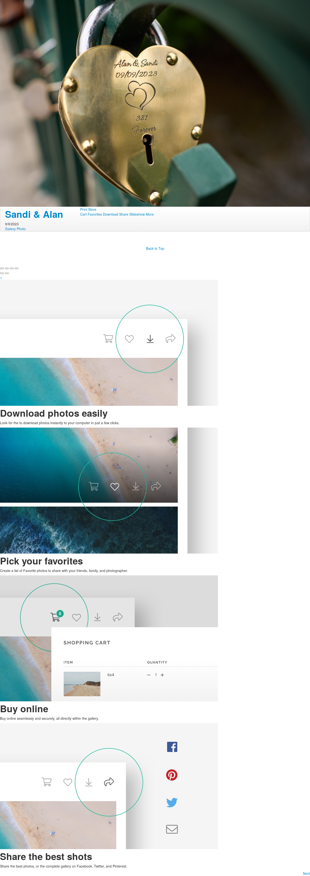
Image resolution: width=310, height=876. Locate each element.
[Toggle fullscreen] (12, 268)
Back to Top (155, 248)
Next (306, 873)
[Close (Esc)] (2, 268)
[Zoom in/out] (16, 268)
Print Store (88, 209)
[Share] (7, 268)
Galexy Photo (15, 228)
